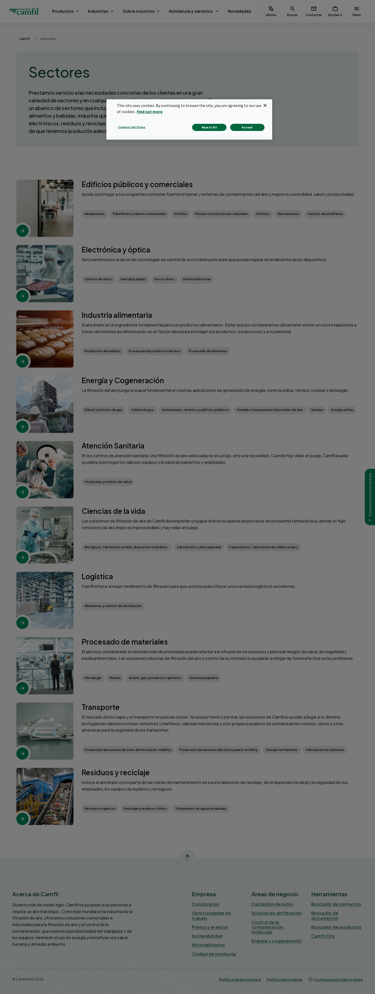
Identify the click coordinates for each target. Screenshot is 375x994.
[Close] (265, 105)
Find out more (149, 111)
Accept (247, 127)
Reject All (209, 127)
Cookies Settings (131, 127)
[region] (189, 119)
